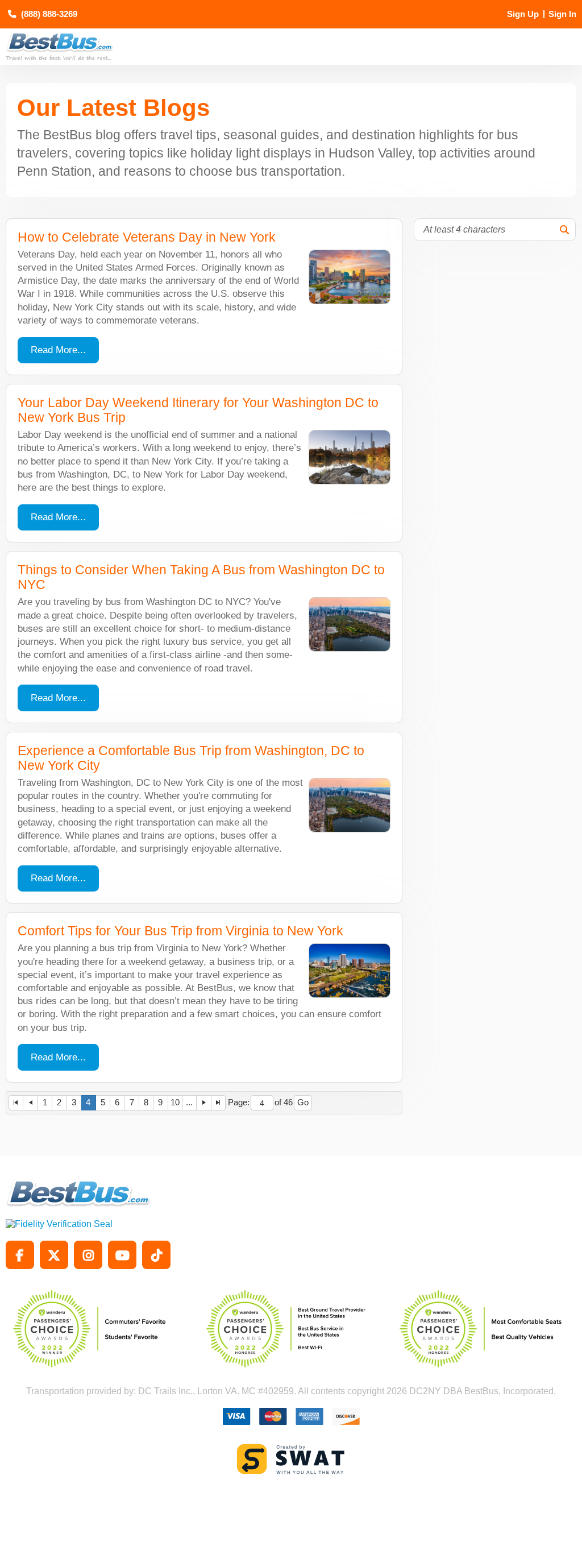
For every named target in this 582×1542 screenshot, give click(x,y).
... (189, 1102)
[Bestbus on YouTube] (122, 1255)
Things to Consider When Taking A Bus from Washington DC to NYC (201, 577)
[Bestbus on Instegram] (88, 1255)
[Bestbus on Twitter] (54, 1255)
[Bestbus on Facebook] (20, 1255)
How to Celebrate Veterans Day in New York (147, 237)
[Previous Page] (30, 1102)
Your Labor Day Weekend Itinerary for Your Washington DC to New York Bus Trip (198, 410)
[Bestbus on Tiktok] (156, 1255)
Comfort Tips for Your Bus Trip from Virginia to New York (180, 931)
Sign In (562, 14)
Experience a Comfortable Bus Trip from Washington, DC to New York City (191, 758)
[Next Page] (204, 1102)
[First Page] (16, 1102)
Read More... (58, 350)
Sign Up (523, 14)
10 (175, 1102)
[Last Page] (218, 1102)
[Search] (564, 230)
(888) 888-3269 (49, 14)
